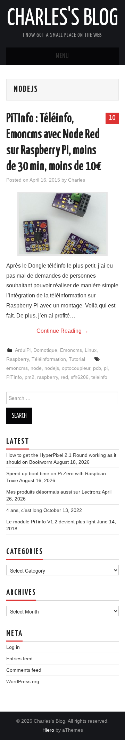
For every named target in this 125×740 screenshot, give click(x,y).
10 (112, 117)
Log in (13, 647)
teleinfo (99, 377)
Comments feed (23, 670)
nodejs (51, 368)
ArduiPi (23, 350)
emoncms (17, 368)
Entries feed (19, 658)
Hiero (48, 730)
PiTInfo (14, 377)
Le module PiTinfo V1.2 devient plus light (50, 521)
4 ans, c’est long (24, 510)
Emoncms (71, 350)
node (36, 368)
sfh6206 (80, 377)
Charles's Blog (62, 19)
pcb (97, 368)
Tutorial (77, 359)
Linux (91, 350)
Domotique (45, 350)
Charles (76, 180)
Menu (62, 56)
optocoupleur (76, 368)
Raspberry (17, 359)
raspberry (47, 377)
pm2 (29, 377)
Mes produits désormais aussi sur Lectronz (53, 492)
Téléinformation (49, 359)
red (64, 377)
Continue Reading (62, 331)
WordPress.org (22, 681)
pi (106, 368)
